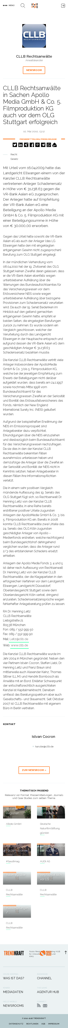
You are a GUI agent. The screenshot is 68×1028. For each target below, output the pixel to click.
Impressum (53, 1024)
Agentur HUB (48, 992)
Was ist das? (13, 978)
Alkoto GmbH (13, 823)
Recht (14, 154)
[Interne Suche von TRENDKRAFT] (23, 5)
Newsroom (34, 70)
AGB (43, 1024)
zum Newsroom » (34, 770)
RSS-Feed (39, 1005)
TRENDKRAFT (39, 1018)
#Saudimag (12, 861)
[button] (15, 145)
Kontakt (45, 1006)
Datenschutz (16, 1024)
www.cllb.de (19, 645)
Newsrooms (13, 1005)
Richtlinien (32, 1024)
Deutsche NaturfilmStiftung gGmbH (50, 828)
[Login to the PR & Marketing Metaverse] (63, 6)
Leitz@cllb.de (19, 639)
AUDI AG (45, 861)
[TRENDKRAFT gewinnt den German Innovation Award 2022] (45, 955)
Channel (44, 978)
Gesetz (14, 159)
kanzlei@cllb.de (44, 746)
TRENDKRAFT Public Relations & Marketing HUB (34, 5)
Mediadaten (13, 992)
